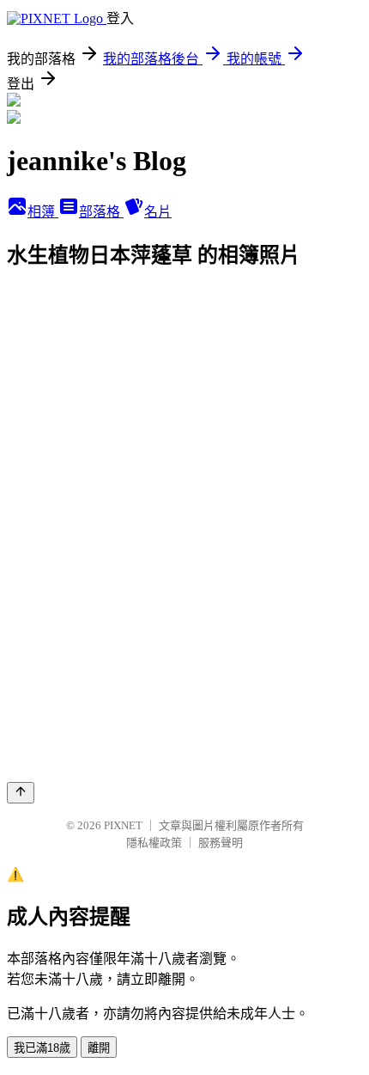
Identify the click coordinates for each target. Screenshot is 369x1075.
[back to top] (20, 792)
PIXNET (123, 825)
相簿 (42, 212)
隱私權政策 (154, 842)
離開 (99, 1047)
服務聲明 (220, 842)
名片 (158, 212)
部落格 (101, 212)
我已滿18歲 (42, 1047)
